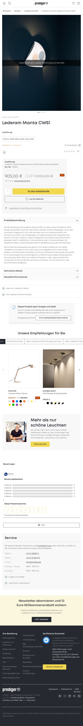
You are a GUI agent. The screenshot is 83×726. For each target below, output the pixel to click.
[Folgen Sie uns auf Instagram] (65, 696)
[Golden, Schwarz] (55, 403)
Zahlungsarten (9, 638)
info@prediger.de (33, 562)
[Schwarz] (20, 401)
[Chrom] (28, 401)
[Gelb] (9, 404)
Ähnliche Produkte (15, 341)
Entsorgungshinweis (11, 673)
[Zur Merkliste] (73, 3)
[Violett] (17, 404)
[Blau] (17, 401)
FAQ (4, 662)
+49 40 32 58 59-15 (33, 558)
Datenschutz (66, 689)
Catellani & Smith (10, 117)
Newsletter (27, 662)
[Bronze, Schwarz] (58, 403)
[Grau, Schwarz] (51, 403)
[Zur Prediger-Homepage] (41, 3)
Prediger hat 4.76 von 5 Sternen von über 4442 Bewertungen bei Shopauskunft (65, 657)
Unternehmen (28, 635)
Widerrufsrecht (9, 649)
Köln (21, 700)
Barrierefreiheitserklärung (34, 666)
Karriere (26, 651)
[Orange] (24, 401)
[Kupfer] (20, 404)
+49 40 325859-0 (32, 553)
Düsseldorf (30, 698)
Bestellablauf (8, 658)
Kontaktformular (45, 546)
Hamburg (15, 698)
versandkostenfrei (22, 181)
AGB (77, 689)
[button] (41, 619)
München (31, 700)
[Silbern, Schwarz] (62, 403)
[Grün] (13, 404)
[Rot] (13, 401)
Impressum (53, 689)
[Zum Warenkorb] (78, 3)
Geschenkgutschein (11, 678)
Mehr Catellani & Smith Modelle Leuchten (43, 341)
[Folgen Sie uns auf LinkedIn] (69, 696)
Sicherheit (7, 653)
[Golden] (31, 401)
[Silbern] (9, 401)
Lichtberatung (29, 640)
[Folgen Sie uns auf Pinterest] (74, 696)
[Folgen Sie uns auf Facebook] (60, 696)
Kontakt (77, 692)
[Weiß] (35, 401)
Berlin (22, 698)
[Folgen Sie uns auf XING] (79, 696)
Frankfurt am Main (10, 700)
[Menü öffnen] (4, 3)
